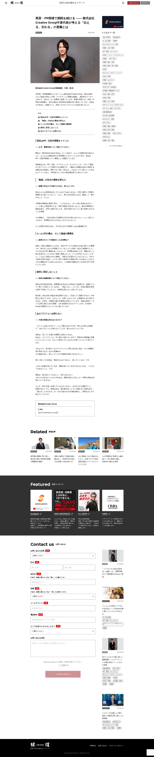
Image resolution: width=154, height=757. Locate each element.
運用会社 (93, 745)
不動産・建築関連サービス (111, 90)
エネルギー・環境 (109, 119)
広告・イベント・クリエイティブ (113, 55)
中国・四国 (107, 97)
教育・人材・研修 (109, 48)
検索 (128, 3)
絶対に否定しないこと (49, 127)
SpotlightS (117, 37)
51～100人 (107, 122)
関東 (115, 41)
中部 (105, 69)
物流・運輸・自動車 (109, 126)
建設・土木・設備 (109, 101)
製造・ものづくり (109, 80)
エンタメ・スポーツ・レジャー (112, 73)
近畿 (105, 58)
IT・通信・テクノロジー (110, 51)
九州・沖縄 (107, 76)
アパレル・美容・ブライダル (112, 108)
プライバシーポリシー (50, 662)
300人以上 (107, 137)
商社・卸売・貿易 (109, 130)
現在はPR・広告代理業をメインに (54, 117)
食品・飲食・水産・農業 (111, 65)
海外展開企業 (107, 112)
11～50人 (113, 58)
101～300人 (117, 133)
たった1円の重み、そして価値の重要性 (56, 124)
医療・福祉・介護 (109, 62)
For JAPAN (107, 37)
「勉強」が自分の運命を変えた (53, 121)
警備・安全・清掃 (109, 140)
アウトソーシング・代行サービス (113, 105)
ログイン (145, 3)
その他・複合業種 (109, 115)
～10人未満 (107, 41)
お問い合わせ (133, 3)
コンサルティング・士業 (111, 44)
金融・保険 (107, 133)
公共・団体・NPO (109, 94)
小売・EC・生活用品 (110, 87)
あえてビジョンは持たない (51, 131)
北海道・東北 (107, 83)
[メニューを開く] (6, 3)
